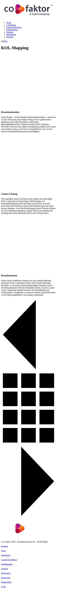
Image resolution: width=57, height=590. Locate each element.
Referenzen (11, 34)
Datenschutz (6, 582)
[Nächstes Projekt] (28, 517)
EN (5, 41)
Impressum (5, 578)
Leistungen (11, 25)
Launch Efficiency (14, 27)
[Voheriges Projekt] (28, 370)
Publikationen (12, 30)
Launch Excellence (9, 560)
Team (8, 23)
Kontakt (9, 37)
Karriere (9, 32)
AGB (3, 587)
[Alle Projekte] (28, 444)
